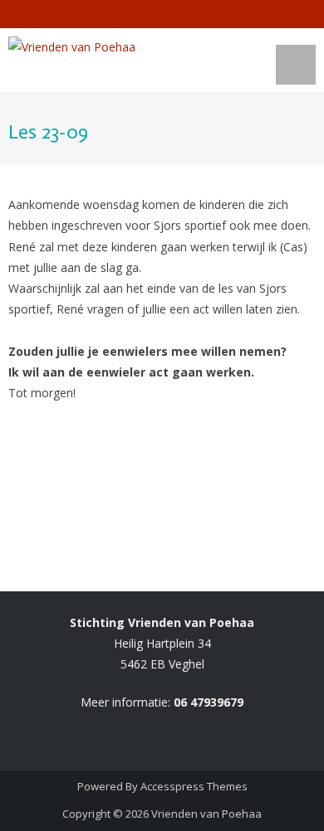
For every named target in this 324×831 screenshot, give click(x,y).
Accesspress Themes (194, 786)
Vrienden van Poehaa (206, 813)
